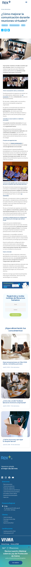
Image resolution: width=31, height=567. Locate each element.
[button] (28, 547)
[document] (15, 283)
